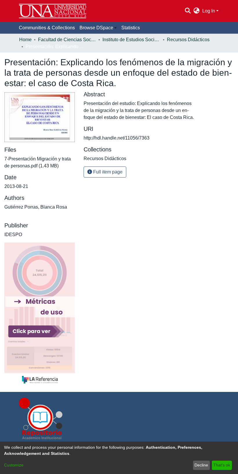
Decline (201, 465)
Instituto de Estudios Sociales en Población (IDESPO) (131, 39)
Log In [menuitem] (208, 10)
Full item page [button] (107, 171)
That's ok (221, 465)
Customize (14, 465)
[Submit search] (187, 11)
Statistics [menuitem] (130, 27)
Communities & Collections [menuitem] (47, 27)
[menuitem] (196, 11)
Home (25, 39)
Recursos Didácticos (188, 39)
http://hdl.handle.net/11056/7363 (116, 137)
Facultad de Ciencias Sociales (67, 39)
